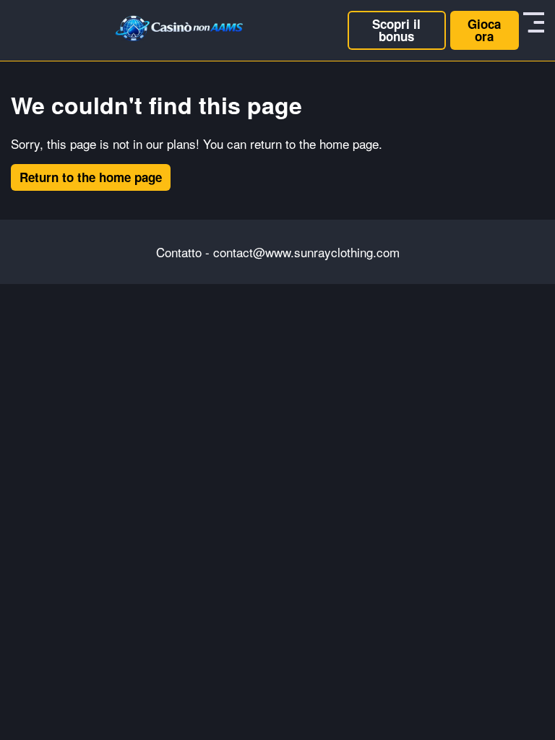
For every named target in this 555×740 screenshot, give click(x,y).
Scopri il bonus (396, 30)
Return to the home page (91, 177)
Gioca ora (484, 30)
